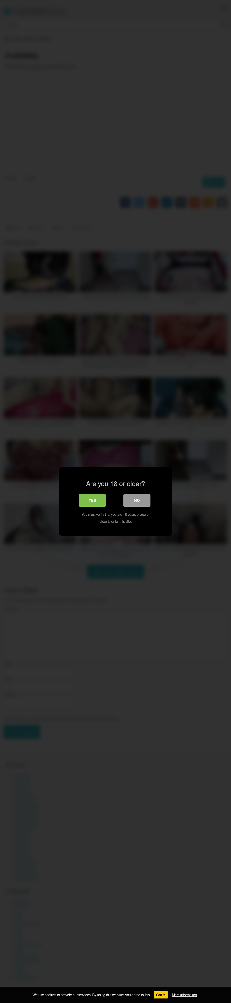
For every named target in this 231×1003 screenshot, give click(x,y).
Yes (92, 500)
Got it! (161, 994)
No (137, 500)
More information (184, 994)
